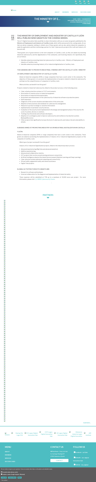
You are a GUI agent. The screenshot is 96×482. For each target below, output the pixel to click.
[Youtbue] (89, 2)
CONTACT (59, 460)
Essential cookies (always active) (10, 472)
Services (75, 12)
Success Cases (85, 12)
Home (74, 19)
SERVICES (8, 458)
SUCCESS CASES (10, 461)
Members (65, 12)
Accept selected (12, 477)
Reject (19, 477)
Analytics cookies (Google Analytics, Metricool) (13, 474)
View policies (4, 480)
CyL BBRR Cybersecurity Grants (45, 179)
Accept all (4, 477)
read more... (87, 422)
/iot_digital (84, 465)
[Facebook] (76, 2)
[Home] (13, 10)
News (79, 19)
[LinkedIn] (80, 2)
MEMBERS (8, 455)
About (57, 12)
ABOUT (7, 451)
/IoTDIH (85, 452)
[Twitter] (84, 2)
